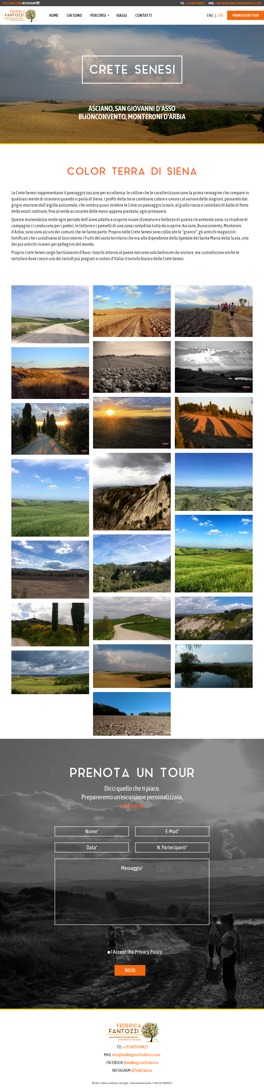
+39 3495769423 (195, 3)
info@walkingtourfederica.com (238, 3)
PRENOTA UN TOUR (245, 15)
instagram (29, 3)
